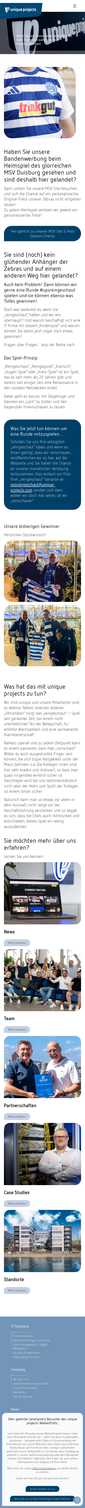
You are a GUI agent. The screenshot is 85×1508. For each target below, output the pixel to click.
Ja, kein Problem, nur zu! (42, 1489)
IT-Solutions (20, 1326)
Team (9, 1018)
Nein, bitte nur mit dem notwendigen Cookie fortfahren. (42, 1498)
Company (18, 1370)
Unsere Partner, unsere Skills (31, 1383)
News (9, 932)
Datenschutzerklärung (44, 1468)
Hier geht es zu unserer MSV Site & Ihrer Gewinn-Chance (42, 233)
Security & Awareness (27, 1353)
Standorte (14, 1279)
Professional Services (26, 1357)
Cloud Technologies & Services (32, 1340)
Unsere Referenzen (25, 1388)
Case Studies (17, 1192)
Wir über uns (21, 1379)
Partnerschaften (20, 1105)
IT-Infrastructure (23, 1336)
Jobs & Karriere (22, 1396)
